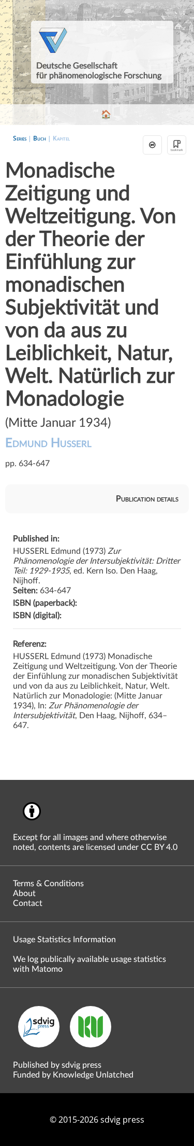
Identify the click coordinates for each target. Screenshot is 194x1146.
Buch (39, 138)
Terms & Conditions (48, 883)
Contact (27, 903)
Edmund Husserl (48, 443)
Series (19, 138)
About (24, 893)
